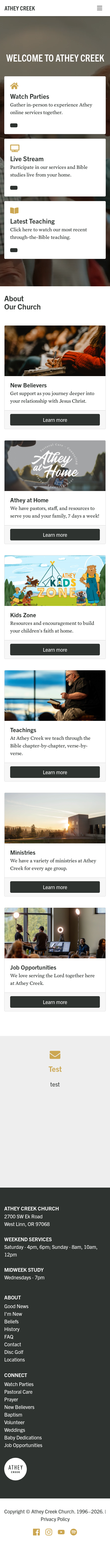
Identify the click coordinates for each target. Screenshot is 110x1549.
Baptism (13, 1414)
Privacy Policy (55, 1519)
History (11, 1329)
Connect (15, 1375)
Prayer (11, 1399)
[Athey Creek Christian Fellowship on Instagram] (49, 1531)
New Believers (19, 1407)
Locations (14, 1359)
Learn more (55, 419)
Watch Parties (19, 1384)
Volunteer (14, 1422)
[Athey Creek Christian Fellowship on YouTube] (62, 1531)
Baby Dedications (23, 1437)
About (12, 1297)
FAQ (8, 1336)
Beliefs (11, 1321)
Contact (12, 1344)
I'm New (13, 1313)
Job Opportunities (23, 1445)
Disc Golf (13, 1352)
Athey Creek (20, 8)
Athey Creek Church (31, 1208)
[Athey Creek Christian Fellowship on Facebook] (37, 1531)
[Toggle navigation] (99, 8)
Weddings (14, 1429)
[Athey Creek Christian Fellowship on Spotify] (73, 1531)
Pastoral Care (18, 1391)
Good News (16, 1306)
